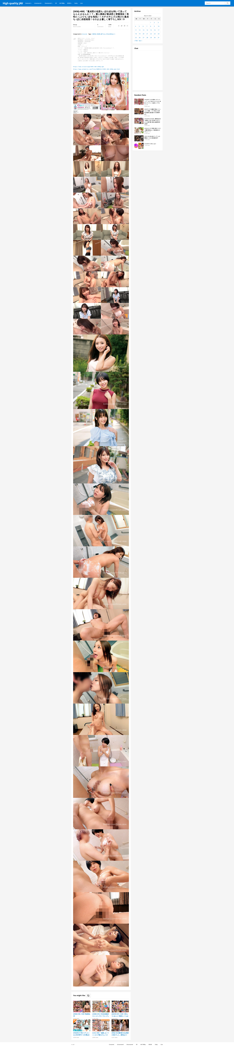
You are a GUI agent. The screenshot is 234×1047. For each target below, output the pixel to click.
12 (139, 30)
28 (147, 37)
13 (143, 30)
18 (136, 34)
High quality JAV (13, 3)
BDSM (69, 3)
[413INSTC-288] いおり (150, 144)
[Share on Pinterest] (124, 26)
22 (151, 34)
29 (151, 37)
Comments (100, 25)
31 (158, 37)
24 (158, 34)
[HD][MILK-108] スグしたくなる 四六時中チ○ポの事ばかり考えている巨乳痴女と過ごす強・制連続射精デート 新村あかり (81, 1034)
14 (147, 30)
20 (143, 34)
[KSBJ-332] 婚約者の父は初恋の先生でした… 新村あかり (120, 1034)
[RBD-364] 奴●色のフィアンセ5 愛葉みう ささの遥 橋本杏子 (152, 137)
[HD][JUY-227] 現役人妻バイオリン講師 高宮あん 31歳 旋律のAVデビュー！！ (152, 130)
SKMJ (107, 34)
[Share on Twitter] (121, 26)
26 (139, 37)
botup (75, 24)
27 (143, 37)
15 (151, 30)
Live (81, 3)
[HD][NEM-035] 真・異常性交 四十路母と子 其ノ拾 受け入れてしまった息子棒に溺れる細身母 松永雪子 (152, 121)
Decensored (48, 3)
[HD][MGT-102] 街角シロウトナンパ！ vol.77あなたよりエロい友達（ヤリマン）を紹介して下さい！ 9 (152, 102)
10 (158, 26)
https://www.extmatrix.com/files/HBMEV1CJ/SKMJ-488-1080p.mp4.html (96, 69)
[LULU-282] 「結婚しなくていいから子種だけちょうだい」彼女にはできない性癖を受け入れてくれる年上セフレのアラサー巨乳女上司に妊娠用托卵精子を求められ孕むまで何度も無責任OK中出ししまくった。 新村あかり (101, 1034)
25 (136, 37)
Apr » (140, 41)
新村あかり (112, 34)
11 (136, 30)
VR (56, 3)
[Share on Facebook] (118, 26)
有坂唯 (98, 34)
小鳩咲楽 (93, 34)
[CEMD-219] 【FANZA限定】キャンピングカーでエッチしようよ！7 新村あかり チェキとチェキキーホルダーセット (100, 1015)
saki (73, 1044)
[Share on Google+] (127, 26)
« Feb (136, 41)
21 (147, 34)
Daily (76, 3)
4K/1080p (62, 3)
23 (154, 34)
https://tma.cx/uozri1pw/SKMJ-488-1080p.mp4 (88, 66)
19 (139, 34)
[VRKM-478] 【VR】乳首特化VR (81, 1015)
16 (154, 30)
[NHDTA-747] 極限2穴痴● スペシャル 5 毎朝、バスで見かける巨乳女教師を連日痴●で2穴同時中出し (152, 111)
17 (158, 30)
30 (154, 37)
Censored (28, 3)
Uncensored (37, 3)
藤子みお (103, 34)
